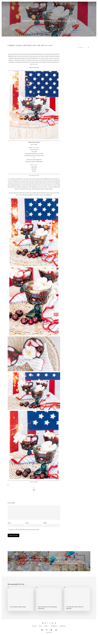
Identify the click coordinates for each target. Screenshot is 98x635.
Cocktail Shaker (34, 167)
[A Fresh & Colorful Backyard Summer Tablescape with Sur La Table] (28, 561)
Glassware (34, 170)
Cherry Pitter (33, 169)
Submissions (63, 626)
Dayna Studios (36, 67)
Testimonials (54, 626)
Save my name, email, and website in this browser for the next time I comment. (24, 529)
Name (9, 522)
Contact (46, 626)
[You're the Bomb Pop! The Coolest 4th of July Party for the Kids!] (69, 561)
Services (34, 626)
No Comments (80, 47)
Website (45, 522)
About (40, 626)
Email (27, 522)
